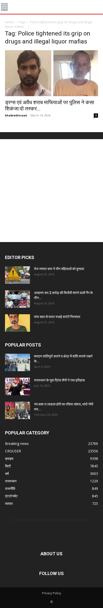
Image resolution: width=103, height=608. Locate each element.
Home (9, 22)
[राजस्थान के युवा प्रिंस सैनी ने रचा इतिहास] (17, 386)
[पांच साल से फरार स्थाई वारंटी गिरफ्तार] (17, 323)
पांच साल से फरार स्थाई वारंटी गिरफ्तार (57, 317)
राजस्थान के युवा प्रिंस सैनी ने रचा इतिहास (59, 380)
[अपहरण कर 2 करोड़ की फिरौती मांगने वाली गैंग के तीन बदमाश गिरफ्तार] (17, 299)
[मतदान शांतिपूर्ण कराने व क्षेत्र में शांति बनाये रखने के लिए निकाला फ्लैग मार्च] (17, 362)
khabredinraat (16, 115)
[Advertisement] (51, 190)
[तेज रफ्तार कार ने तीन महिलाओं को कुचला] (17, 275)
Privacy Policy (51, 593)
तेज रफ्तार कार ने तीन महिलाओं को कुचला (59, 269)
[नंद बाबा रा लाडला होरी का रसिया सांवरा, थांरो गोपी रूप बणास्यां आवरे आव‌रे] (17, 410)
